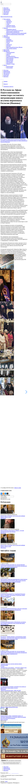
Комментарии (9, 40)
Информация (6, 9)
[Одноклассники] (3, 493)
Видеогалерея (9, 66)
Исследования (9, 58)
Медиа (5, 65)
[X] (7, 493)
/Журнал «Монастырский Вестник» (9, 707)
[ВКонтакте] (1, 493)
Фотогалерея (9, 67)
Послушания (9, 62)
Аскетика (8, 53)
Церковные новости (11, 29)
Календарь (6, 13)
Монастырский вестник (6, 16)
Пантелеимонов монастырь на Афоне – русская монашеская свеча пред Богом (12, 531)
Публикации (6, 37)
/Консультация (4, 719)
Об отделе (5, 7)
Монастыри (6, 49)
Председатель (6, 10)
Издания (8, 46)
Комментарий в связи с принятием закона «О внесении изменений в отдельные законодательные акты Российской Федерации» (13, 717)
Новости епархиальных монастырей (15, 34)
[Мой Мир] (5, 493)
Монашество (6, 51)
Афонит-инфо (17, 487)
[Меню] (1, 2)
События (8, 20)
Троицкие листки (10, 25)
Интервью (8, 39)
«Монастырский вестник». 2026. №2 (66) (11, 690)
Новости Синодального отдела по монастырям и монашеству (14, 31)
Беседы (8, 42)
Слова (7, 24)
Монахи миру (9, 61)
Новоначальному (10, 52)
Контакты (5, 14)
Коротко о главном (11, 26)
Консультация (9, 60)
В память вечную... (11, 56)
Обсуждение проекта (11, 48)
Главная (5, 81)
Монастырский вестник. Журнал (14, 47)
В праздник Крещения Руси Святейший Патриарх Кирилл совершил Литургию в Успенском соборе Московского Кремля (13, 595)
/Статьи (2, 666)
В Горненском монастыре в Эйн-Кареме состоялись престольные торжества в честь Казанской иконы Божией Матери (13, 623)
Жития (8, 55)
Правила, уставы (10, 63)
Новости (5, 28)
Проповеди (9, 21)
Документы (6, 11)
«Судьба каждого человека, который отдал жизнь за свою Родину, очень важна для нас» (13, 687)
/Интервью (3, 518)
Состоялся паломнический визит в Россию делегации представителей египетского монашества (14, 609)
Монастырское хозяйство (12, 57)
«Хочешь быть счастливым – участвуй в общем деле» (14, 667)
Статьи (8, 38)
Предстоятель (6, 19)
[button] (26, 392)
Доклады (8, 22)
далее (6, 781)
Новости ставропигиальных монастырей (16, 33)
